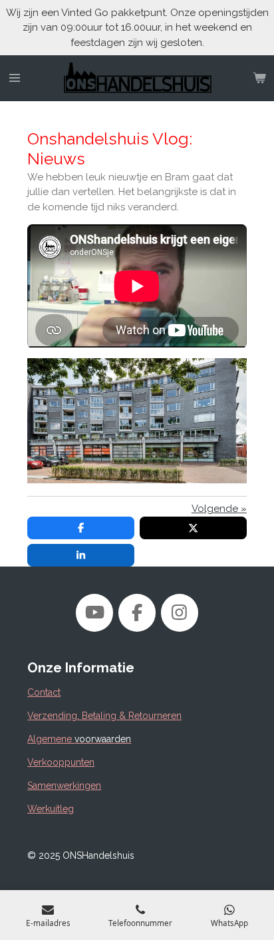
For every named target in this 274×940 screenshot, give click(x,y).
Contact (44, 692)
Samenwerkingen (64, 785)
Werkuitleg (50, 809)
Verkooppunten (60, 762)
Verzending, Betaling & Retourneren (104, 715)
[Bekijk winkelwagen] (259, 78)
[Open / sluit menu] (14, 78)
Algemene (79, 739)
